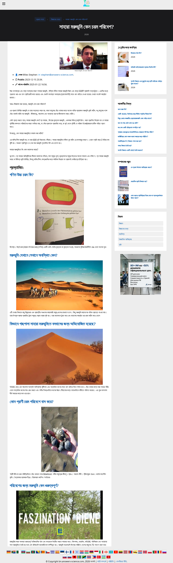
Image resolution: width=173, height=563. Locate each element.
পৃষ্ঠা (120, 244)
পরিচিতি (111, 561)
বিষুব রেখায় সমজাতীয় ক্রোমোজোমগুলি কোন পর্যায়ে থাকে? (135, 118)
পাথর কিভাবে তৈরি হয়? (125, 146)
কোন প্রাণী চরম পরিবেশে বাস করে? (32, 401)
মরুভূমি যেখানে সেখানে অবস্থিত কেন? (33, 255)
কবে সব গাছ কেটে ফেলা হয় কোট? (128, 123)
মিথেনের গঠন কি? (136, 53)
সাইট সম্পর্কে (101, 561)
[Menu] (3, 3)
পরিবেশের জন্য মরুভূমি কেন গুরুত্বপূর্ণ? (34, 485)
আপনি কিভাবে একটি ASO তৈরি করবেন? (130, 150)
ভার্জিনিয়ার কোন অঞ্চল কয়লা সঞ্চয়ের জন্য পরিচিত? (133, 136)
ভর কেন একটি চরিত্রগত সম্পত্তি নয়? (129, 127)
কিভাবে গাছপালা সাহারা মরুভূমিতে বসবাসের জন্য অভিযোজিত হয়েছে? (53, 324)
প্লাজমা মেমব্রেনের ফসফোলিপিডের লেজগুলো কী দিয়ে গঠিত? (136, 132)
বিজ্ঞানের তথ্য (123, 228)
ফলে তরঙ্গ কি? (122, 109)
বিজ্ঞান (121, 223)
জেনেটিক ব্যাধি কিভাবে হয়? (139, 181)
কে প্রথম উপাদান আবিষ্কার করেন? (141, 167)
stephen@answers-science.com (57, 74)
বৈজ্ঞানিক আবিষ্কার (125, 239)
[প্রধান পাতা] (86, 2)
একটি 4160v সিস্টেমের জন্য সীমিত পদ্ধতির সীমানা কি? (135, 114)
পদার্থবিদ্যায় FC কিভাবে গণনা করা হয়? (130, 141)
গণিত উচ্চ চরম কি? (22, 174)
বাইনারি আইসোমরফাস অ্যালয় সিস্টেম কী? (143, 67)
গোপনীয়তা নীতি (121, 561)
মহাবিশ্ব (121, 233)
